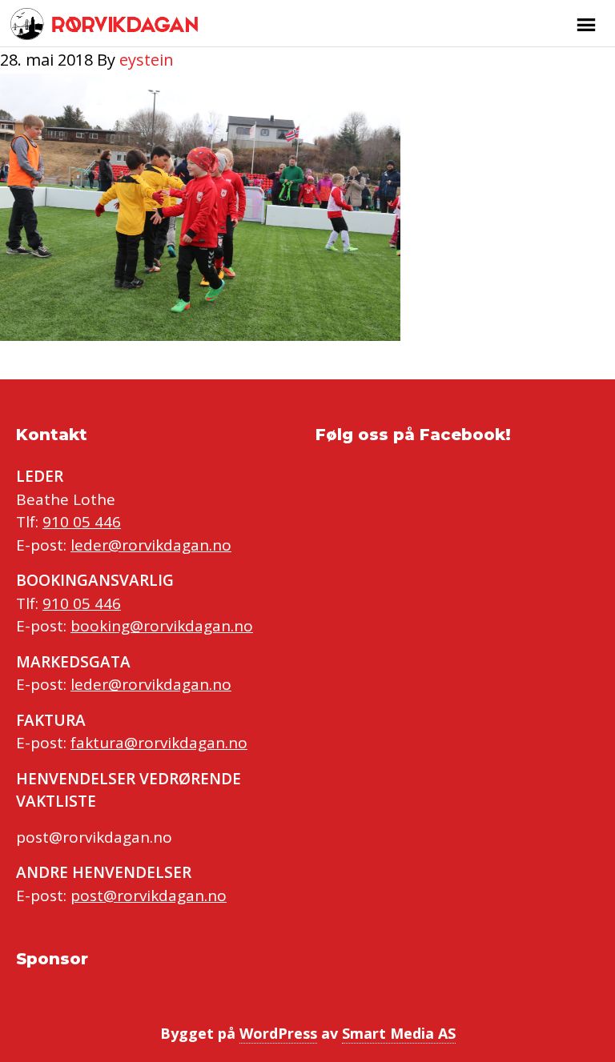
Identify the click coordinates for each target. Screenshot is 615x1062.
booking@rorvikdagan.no (161, 625)
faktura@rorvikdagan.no (158, 742)
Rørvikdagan (122, 24)
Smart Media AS (399, 1033)
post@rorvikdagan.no (148, 895)
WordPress (278, 1033)
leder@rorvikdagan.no (150, 545)
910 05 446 (81, 521)
